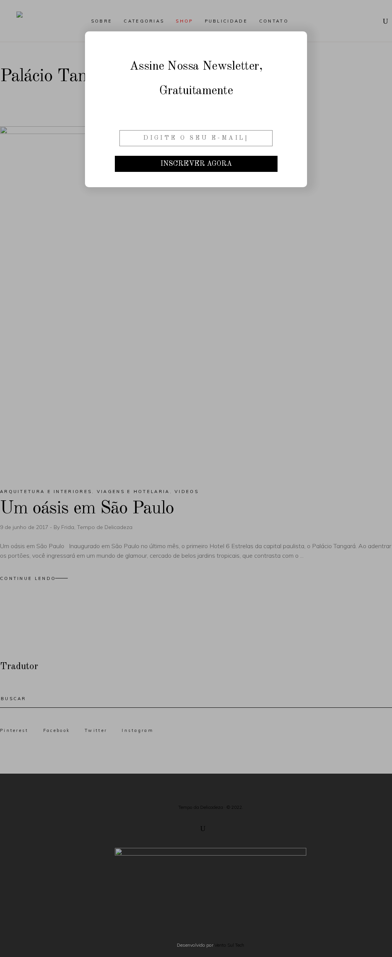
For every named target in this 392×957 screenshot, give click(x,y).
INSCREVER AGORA (196, 163)
